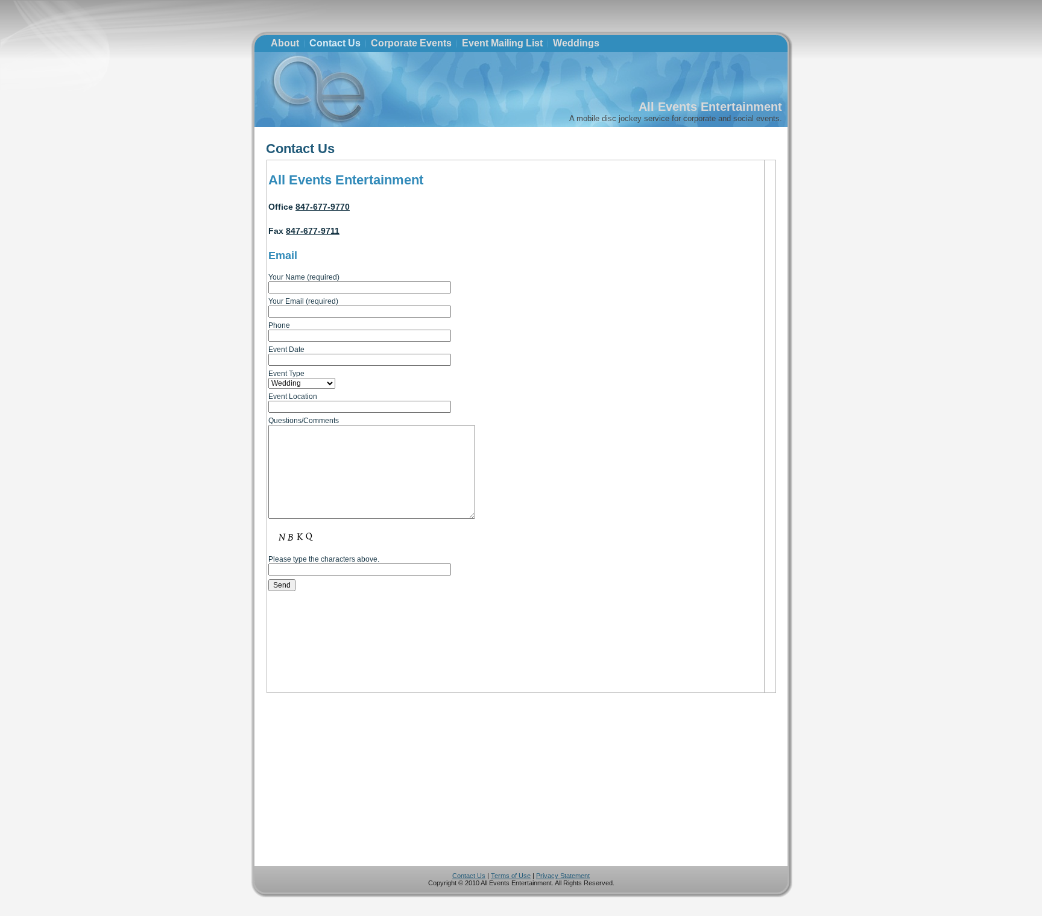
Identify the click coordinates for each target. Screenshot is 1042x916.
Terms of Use (511, 875)
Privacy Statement (563, 875)
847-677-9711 (312, 231)
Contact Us (300, 148)
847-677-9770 (322, 207)
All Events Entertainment (710, 106)
